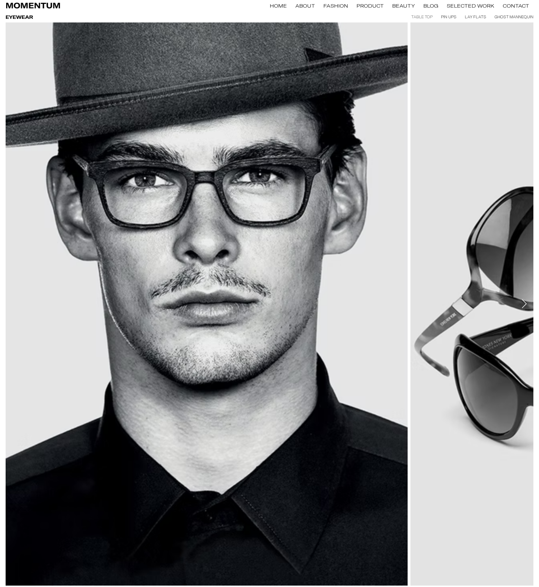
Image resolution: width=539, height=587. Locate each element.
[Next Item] (524, 304)
